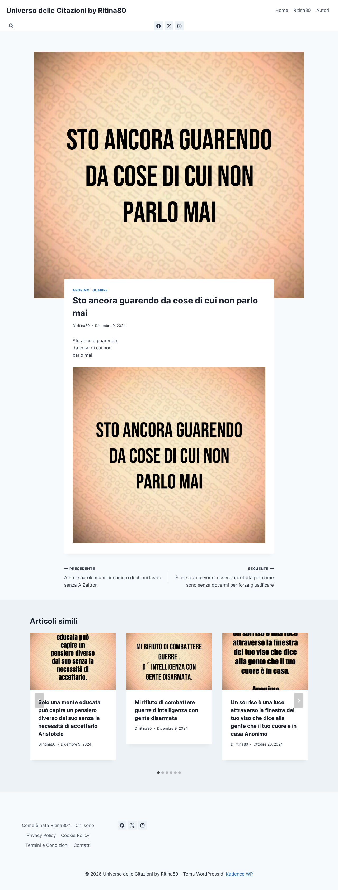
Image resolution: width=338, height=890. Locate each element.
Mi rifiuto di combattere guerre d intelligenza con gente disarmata (166, 710)
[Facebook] (158, 25)
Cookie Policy (75, 835)
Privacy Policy (41, 835)
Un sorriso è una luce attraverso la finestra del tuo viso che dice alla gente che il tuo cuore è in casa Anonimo (264, 718)
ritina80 (83, 325)
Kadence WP (239, 874)
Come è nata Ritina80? (46, 825)
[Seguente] (298, 700)
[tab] (158, 772)
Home (281, 10)
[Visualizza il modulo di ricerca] (11, 26)
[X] (169, 25)
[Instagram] (179, 25)
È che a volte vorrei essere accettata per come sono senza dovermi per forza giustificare (224, 577)
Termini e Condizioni (46, 845)
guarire (99, 290)
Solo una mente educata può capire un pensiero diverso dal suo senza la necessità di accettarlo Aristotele (69, 718)
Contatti (82, 845)
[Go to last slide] (39, 700)
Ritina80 (302, 10)
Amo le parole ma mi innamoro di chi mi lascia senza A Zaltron (112, 577)
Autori (322, 10)
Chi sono (85, 825)
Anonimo (81, 290)
